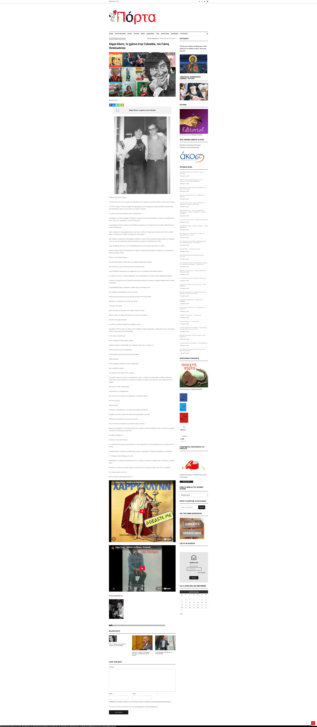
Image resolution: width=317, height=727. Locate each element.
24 (181, 607)
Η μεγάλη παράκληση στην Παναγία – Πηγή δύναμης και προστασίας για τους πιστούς (193, 328)
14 (198, 602)
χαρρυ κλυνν (161, 625)
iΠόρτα (115, 625)
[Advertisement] (183, 16)
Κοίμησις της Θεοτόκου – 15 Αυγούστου (190, 315)
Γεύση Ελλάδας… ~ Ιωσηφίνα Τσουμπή (190, 249)
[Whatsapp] (119, 104)
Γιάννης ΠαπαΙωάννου (140, 625)
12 (190, 602)
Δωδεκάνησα (150, 33)
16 (206, 602)
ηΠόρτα (155, 625)
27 (193, 607)
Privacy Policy (139, 706)
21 (198, 605)
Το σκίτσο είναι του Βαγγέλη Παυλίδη (191, 135)
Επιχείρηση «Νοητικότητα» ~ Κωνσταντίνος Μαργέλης (191, 300)
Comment (111, 667)
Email (134, 693)
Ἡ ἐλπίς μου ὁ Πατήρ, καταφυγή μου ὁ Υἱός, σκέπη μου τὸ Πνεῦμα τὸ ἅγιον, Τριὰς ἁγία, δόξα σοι (193, 49)
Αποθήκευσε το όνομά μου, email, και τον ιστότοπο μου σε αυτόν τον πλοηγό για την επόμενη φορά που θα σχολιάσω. (140, 701)
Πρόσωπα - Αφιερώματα (117, 38)
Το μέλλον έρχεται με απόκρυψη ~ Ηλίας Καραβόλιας (194, 343)
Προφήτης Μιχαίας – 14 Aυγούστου (189, 321)
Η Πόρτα (149, 625)
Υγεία (157, 33)
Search (202, 507)
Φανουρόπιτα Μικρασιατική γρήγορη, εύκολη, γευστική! (192, 255)
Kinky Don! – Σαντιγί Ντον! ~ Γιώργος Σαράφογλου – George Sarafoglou (193, 271)
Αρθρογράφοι (165, 33)
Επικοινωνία (174, 33)
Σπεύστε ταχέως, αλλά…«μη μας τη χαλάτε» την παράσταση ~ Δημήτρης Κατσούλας (192, 203)
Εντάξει (118, 726)
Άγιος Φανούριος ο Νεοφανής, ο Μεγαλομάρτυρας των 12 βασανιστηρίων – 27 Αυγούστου (193, 242)
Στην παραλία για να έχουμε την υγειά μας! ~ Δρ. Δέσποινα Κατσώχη (192, 350)
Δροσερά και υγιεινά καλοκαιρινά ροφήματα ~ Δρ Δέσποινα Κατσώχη (193, 188)
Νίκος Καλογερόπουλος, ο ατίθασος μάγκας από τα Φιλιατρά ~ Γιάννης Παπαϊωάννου (193, 292)
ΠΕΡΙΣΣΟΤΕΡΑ (186, 481)
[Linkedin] (113, 104)
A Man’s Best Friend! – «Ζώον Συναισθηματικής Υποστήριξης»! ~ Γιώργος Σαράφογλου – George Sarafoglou (192, 212)
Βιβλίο (143, 33)
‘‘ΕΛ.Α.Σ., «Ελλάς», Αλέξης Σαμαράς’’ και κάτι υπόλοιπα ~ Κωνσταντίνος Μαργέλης (191, 180)
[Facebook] (110, 104)
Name (110, 693)
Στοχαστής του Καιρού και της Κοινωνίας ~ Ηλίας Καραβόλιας (193, 285)
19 (190, 605)
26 (190, 607)
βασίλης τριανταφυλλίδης (125, 625)
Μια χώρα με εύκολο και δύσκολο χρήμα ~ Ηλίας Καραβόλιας (193, 336)
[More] (122, 104)
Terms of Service (150, 706)
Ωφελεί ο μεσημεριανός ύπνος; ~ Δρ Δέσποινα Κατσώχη (192, 195)
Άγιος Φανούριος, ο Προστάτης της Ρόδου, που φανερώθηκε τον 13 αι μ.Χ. (192, 234)
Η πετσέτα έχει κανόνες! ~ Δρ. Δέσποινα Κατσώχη (193, 278)
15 (202, 602)
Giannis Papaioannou (153, 38)
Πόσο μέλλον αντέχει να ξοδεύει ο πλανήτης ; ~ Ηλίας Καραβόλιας (194, 226)
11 (185, 602)
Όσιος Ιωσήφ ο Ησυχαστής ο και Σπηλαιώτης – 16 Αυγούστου (193, 308)
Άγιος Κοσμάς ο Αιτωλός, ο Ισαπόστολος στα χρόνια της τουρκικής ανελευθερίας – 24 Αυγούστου (194, 263)
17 (181, 605)
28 (198, 607)
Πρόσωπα (136, 33)
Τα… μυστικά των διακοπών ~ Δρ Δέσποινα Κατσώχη (194, 219)
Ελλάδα (129, 33)
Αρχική (111, 33)
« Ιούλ (181, 614)
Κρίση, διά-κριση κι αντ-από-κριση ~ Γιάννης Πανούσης (191, 172)
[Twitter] (116, 104)
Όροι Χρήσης (184, 33)
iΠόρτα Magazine (120, 33)
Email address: (194, 566)
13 (193, 602)
